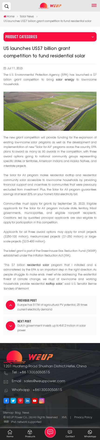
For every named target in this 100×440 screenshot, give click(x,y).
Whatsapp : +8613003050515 (37, 390)
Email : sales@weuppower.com (38, 381)
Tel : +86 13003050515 (31, 372)
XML (64, 417)
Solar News (27, 16)
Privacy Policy (83, 417)
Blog (18, 413)
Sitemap (8, 413)
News (25, 413)
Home (10, 16)
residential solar (38, 265)
